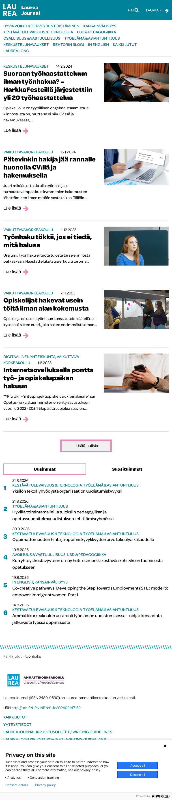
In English (98, 44)
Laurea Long (16, 51)
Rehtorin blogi (68, 44)
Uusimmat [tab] (45, 469)
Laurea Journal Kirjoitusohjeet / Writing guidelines (57, 732)
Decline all (137, 774)
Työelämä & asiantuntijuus (92, 38)
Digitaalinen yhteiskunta (29, 356)
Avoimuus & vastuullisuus (39, 554)
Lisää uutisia (87, 446)
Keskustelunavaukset (26, 44)
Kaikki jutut (125, 44)
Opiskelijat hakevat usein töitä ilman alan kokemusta (46, 304)
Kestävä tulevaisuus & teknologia (38, 32)
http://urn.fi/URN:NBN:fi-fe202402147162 (46, 707)
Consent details (16, 785)
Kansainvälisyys (99, 26)
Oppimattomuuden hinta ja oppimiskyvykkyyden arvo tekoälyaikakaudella (83, 539)
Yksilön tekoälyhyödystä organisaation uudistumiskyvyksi (67, 491)
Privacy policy (45, 785)
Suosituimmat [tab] (127, 469)
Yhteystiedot (17, 724)
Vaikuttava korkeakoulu (28, 152)
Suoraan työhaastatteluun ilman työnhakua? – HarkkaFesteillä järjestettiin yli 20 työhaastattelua (47, 85)
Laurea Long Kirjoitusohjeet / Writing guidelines (54, 739)
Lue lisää (12, 130)
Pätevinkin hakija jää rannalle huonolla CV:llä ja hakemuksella (49, 167)
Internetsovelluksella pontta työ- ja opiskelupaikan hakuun (48, 377)
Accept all (137, 765)
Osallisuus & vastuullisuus (31, 38)
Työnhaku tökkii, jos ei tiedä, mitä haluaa (47, 240)
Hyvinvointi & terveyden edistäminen (41, 26)
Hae (131, 10)
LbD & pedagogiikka (96, 32)
